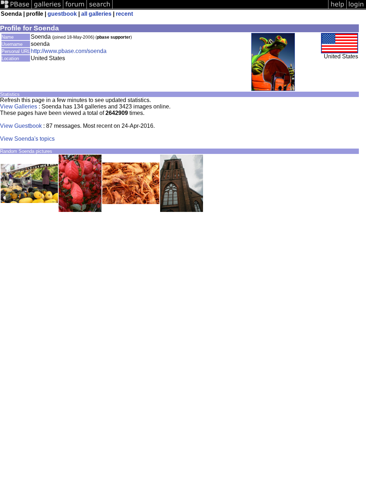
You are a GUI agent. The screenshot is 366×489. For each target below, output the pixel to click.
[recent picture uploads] (47, 8)
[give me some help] (337, 8)
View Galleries (18, 106)
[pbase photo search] (100, 8)
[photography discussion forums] (75, 8)
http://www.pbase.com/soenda (69, 51)
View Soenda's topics (27, 139)
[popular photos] (220, 8)
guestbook (62, 14)
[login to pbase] (356, 8)
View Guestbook (21, 126)
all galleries (96, 14)
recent (124, 14)
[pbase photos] (16, 8)
